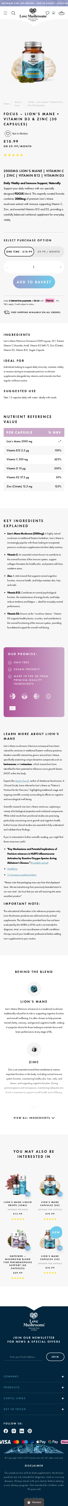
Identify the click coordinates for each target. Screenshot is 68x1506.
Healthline (12, 868)
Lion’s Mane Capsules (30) (50, 1258)
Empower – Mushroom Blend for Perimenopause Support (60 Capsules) (18, 1262)
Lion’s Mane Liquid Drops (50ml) (18, 1204)
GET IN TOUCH (15, 1409)
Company (11, 1376)
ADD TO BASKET (34, 282)
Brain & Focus (18, 104)
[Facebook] (6, 1431)
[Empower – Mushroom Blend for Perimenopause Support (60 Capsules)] (18, 1238)
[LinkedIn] (22, 1431)
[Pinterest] (30, 1431)
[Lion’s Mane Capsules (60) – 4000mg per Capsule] (50, 1184)
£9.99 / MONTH (49, 251)
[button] (5, 13)
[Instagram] (14, 1431)
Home (6, 103)
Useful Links (15, 1398)
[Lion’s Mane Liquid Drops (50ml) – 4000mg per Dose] (18, 1184)
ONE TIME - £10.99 (19, 251)
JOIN (55, 1356)
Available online (39, 862)
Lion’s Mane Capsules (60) (50, 1204)
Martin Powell (22, 780)
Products (12, 1387)
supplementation (21, 874)
